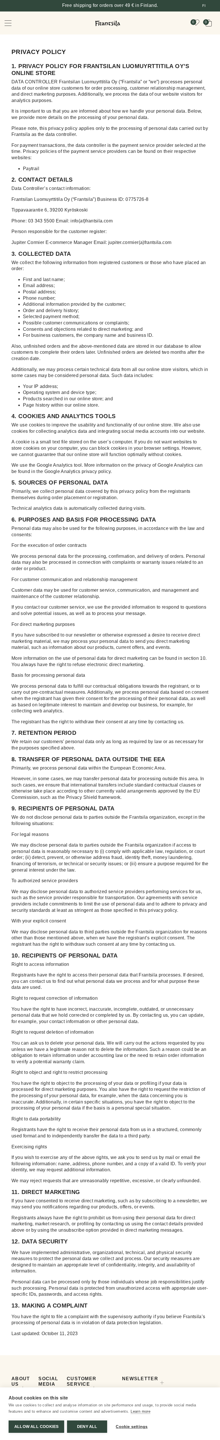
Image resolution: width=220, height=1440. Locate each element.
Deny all (87, 1426)
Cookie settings (132, 1426)
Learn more (140, 1411)
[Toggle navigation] (12, 23)
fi (203, 6)
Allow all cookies (36, 1426)
